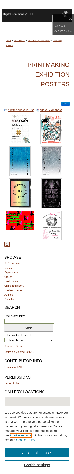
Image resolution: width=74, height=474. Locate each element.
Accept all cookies (37, 453)
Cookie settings (20, 435)
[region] (37, 440)
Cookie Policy (25, 439)
